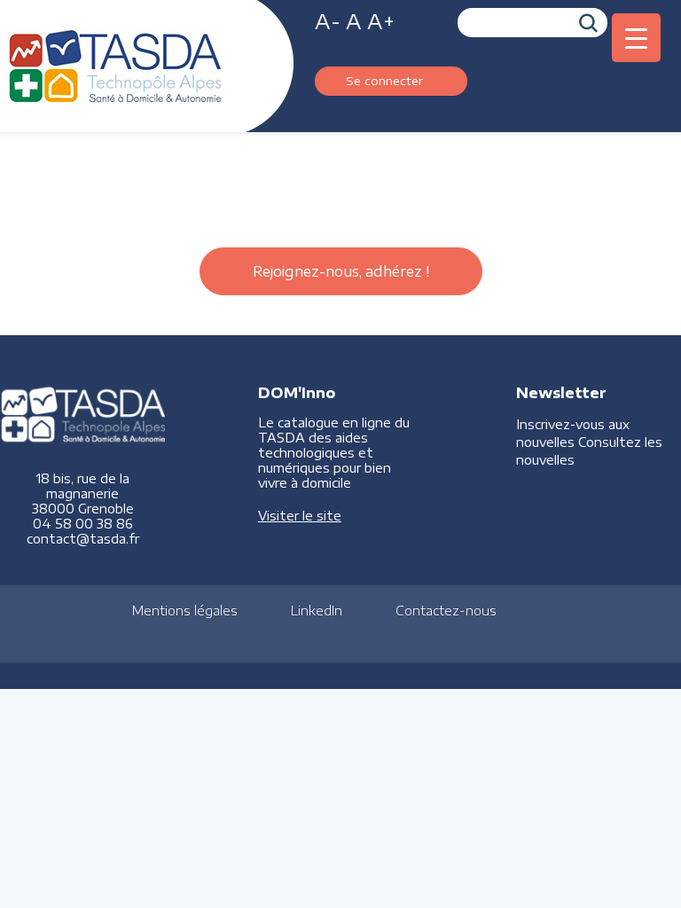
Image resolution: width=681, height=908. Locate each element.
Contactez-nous (446, 610)
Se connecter (384, 80)
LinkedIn (316, 610)
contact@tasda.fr (83, 538)
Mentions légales (185, 610)
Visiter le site (299, 515)
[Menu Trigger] (636, 37)
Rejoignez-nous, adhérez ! (341, 271)
